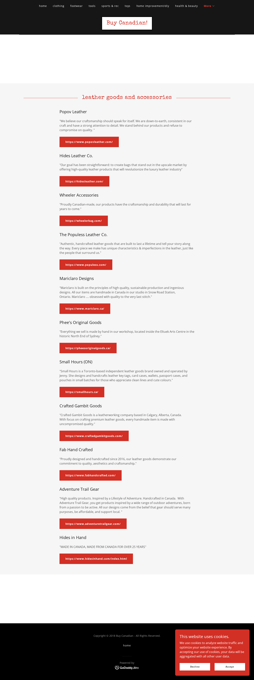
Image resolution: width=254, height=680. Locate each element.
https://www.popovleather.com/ (89, 142)
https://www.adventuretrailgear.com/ (93, 524)
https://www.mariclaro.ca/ (84, 308)
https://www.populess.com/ (85, 265)
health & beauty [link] (186, 6)
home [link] (43, 6)
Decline (195, 666)
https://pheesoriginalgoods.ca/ (88, 348)
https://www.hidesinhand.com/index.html (96, 558)
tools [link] (92, 6)
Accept (230, 666)
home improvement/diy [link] (152, 6)
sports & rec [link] (110, 6)
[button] (209, 6)
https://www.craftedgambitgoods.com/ (94, 436)
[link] (127, 23)
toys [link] (128, 6)
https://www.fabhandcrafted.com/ (90, 475)
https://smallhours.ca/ (81, 392)
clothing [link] (58, 6)
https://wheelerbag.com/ (83, 221)
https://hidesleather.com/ (84, 181)
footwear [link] (76, 6)
